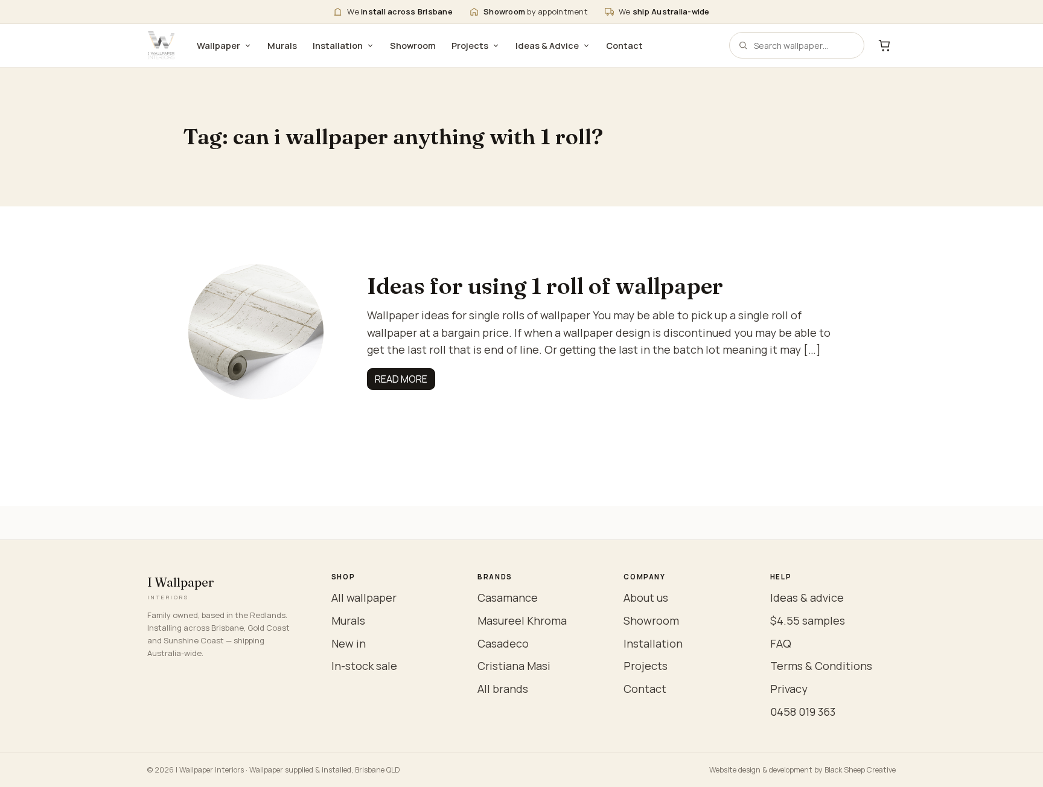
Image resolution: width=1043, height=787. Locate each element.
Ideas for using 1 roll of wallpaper (547, 286)
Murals (282, 45)
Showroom (413, 45)
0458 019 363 (802, 711)
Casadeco (503, 643)
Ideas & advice (807, 597)
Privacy (789, 688)
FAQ (780, 643)
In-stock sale (364, 665)
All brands (502, 688)
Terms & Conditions (821, 665)
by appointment (535, 11)
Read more (401, 379)
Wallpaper (218, 45)
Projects (469, 45)
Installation (338, 45)
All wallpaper (364, 597)
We (400, 11)
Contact (624, 45)
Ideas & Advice (547, 45)
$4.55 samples (807, 620)
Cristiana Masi (513, 665)
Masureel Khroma (522, 620)
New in (348, 643)
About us (646, 597)
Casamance (507, 597)
